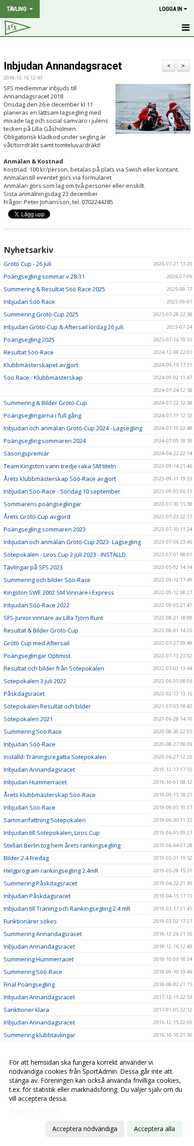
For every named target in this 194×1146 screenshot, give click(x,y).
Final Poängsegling (29, 984)
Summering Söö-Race (33, 972)
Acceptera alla (154, 1128)
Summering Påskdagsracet (40, 883)
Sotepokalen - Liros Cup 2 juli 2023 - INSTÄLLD (65, 554)
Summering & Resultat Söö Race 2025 (54, 289)
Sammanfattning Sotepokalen (45, 820)
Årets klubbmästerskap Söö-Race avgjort (60, 479)
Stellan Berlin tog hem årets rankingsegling (62, 845)
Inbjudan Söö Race (29, 302)
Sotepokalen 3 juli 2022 (35, 681)
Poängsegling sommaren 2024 (45, 441)
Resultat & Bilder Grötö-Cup (41, 630)
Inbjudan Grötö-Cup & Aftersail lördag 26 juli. (64, 327)
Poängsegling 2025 (29, 339)
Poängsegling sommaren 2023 (45, 529)
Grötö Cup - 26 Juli (27, 264)
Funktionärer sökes (30, 921)
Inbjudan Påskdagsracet (37, 896)
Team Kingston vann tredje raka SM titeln (60, 466)
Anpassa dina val (33, 1110)
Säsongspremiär (26, 453)
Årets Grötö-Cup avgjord (37, 516)
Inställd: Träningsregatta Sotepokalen (55, 757)
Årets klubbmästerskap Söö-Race (50, 795)
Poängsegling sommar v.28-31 (44, 276)
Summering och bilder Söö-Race (47, 580)
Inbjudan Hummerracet (35, 782)
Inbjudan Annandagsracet (63, 66)
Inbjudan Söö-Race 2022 (36, 605)
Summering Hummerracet (39, 959)
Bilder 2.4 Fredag (26, 858)
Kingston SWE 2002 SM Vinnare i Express (59, 592)
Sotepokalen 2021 (28, 719)
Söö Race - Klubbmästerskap (43, 377)
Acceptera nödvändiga (84, 1128)
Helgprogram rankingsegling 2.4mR (51, 870)
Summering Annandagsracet (43, 934)
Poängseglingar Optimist (37, 656)
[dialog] (97, 1095)
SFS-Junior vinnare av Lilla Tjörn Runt (53, 618)
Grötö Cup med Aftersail (36, 643)
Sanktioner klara (26, 1010)
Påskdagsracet (24, 693)
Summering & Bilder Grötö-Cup (45, 403)
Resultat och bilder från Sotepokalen (54, 668)
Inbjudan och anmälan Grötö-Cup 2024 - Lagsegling (73, 428)
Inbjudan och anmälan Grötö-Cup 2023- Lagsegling (72, 542)
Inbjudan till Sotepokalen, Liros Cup (52, 833)
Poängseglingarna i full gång (42, 415)
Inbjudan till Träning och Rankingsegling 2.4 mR (67, 908)
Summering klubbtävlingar (39, 1035)
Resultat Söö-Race (29, 352)
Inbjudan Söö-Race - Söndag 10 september (62, 491)
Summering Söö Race (33, 731)
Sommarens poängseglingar (42, 504)
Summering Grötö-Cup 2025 (41, 314)
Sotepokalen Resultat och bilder (47, 706)
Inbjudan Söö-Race (29, 744)
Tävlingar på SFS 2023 (33, 567)
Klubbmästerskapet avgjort (41, 365)
